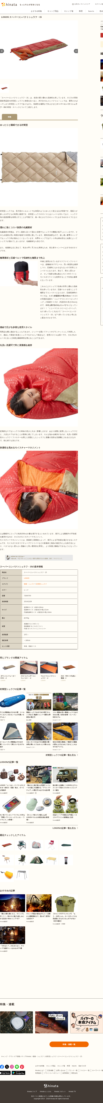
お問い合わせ (61, 1070)
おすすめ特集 (36, 11)
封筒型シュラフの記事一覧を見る (61, 755)
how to (91, 11)
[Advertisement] (18, 969)
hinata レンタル (45, 1091)
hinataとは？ (40, 1070)
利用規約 (38, 1073)
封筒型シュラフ (41, 584)
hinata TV (72, 1091)
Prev (2, 51)
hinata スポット (60, 1091)
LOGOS (26, 578)
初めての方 (82, 1066)
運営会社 (74, 1073)
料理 (81, 11)
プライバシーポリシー (52, 1073)
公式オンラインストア (82, 4)
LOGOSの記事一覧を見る (64, 828)
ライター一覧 (85, 1070)
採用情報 (65, 1073)
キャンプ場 (68, 11)
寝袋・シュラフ (29, 584)
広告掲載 (50, 1070)
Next (76, 51)
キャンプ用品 (52, 11)
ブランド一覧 (73, 1070)
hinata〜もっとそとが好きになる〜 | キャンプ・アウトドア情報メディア (51, 1085)
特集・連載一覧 (69, 1044)
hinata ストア (32, 1091)
